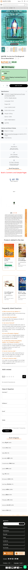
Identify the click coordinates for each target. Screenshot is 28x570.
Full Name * (4, 403)
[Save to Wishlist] (15, 58)
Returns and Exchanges (11, 134)
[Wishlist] (22, 1)
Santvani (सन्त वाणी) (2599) (8, 505)
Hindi (7, 7)
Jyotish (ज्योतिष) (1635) (6, 468)
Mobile (3, 420)
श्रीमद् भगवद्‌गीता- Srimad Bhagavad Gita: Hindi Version (22, 260)
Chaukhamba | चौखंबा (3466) (8, 463)
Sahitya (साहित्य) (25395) (7, 489)
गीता (14, 7)
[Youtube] (17, 559)
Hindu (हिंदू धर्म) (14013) (6, 442)
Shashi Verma (12, 98)
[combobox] (14, 4)
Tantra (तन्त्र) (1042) (6, 447)
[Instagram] (14, 559)
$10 (5, 73)
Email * (3, 411)
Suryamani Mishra (23, 262)
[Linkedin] (15, 559)
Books (4, 7)
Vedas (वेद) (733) (5, 453)
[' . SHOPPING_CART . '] (24, 1)
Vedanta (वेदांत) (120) (6, 510)
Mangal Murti (22, 295)
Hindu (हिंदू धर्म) (11, 7)
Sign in (19, 1)
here (13, 354)
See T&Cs (16, 149)
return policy (5, 331)
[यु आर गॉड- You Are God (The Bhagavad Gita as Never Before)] (3, 50)
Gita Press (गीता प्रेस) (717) (7, 484)
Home (2, 7)
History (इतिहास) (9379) (7, 494)
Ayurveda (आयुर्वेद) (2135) (7, 458)
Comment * (5, 392)
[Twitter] (10, 559)
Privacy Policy (22, 427)
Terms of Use (16, 427)
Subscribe (22, 523)
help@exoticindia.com (7, 348)
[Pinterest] (12, 559)
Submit (7, 430)
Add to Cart (18, 85)
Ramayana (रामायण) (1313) (7, 479)
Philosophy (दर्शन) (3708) (7, 500)
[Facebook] (8, 559)
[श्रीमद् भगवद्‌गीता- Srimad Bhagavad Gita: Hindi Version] (23, 257)
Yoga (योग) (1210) (5, 473)
